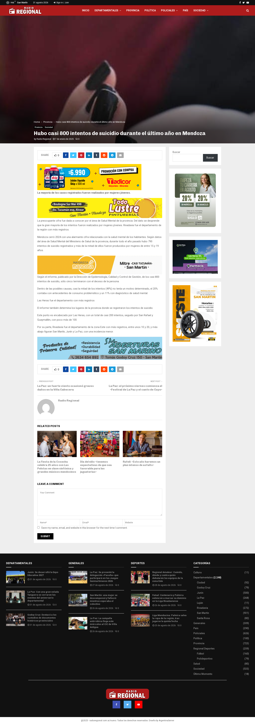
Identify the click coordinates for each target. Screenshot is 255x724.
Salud (196, 663)
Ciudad (201, 582)
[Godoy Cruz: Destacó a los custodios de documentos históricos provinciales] (15, 619)
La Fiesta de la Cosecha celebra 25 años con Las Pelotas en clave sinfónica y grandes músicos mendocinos (56, 467)
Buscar (176, 152)
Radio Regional (44, 139)
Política (150, 10)
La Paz (200, 597)
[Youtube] (138, 704)
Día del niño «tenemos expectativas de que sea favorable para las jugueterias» (96, 467)
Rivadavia (202, 608)
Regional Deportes (204, 648)
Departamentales (106, 10)
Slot (133, 635)
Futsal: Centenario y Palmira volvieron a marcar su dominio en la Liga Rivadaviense (169, 598)
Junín (200, 592)
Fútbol (200, 653)
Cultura (197, 572)
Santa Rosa (203, 618)
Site (138, 635)
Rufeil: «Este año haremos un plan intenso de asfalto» (141, 463)
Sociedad (199, 10)
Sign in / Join (62, 2)
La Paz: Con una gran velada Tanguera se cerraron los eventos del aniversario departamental (43, 596)
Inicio (85, 10)
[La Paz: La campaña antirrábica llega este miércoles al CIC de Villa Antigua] (78, 623)
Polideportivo (204, 658)
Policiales (168, 10)
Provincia (132, 10)
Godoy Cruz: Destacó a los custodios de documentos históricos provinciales (41, 617)
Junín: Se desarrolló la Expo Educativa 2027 (42, 573)
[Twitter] (127, 704)
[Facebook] (116, 704)
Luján (200, 602)
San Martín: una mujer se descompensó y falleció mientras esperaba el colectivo (103, 599)
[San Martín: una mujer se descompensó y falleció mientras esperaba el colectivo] (78, 600)
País (185, 10)
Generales (199, 623)
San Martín (203, 613)
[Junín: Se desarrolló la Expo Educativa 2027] (15, 577)
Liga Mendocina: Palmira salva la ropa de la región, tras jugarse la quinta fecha (169, 618)
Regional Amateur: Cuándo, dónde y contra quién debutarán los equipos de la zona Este (167, 576)
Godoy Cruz (203, 587)
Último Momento (202, 674)
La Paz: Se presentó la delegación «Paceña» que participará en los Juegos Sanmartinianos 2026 (104, 576)
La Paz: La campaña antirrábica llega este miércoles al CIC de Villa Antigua (103, 622)
